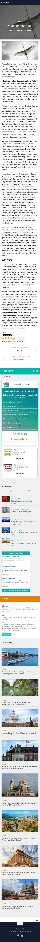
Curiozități (5, 2)
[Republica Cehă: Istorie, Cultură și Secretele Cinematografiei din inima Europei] (20, 657)
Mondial (4, 669)
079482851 (22, 434)
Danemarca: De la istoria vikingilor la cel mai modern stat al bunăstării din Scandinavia (19, 767)
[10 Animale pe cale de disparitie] (6, 510)
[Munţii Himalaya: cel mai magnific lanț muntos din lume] (6, 519)
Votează (20, 339)
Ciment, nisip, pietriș (10, 427)
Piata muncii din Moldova (16, 553)
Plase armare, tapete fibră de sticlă (14, 419)
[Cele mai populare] (29, 491)
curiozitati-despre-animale (20, 509)
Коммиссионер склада (8, 578)
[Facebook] (33, 371)
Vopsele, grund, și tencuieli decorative (15, 414)
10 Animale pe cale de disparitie (21, 512)
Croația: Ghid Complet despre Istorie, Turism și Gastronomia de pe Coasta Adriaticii (17, 703)
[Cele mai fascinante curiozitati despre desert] (6, 540)
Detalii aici (20, 458)
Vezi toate (6, 634)
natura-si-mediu (16, 498)
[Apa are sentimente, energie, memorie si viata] (6, 530)
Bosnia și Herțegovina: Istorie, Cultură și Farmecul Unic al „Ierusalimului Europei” (18, 839)
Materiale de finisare (10, 406)
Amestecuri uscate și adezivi (12, 402)
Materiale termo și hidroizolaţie (13, 423)
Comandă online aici (20, 439)
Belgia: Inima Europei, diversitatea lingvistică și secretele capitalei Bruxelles (17, 907)
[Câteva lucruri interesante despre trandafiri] (6, 499)
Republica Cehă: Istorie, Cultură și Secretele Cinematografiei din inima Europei (16, 673)
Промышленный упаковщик (10, 556)
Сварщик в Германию (8, 566)
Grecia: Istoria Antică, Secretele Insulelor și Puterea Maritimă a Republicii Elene (19, 873)
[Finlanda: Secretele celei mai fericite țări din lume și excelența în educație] (20, 718)
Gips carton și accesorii (10, 410)
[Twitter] (37, 371)
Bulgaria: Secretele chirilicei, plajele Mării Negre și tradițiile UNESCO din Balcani (18, 804)
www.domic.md (22, 384)
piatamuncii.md (22, 590)
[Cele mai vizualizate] (11, 491)
